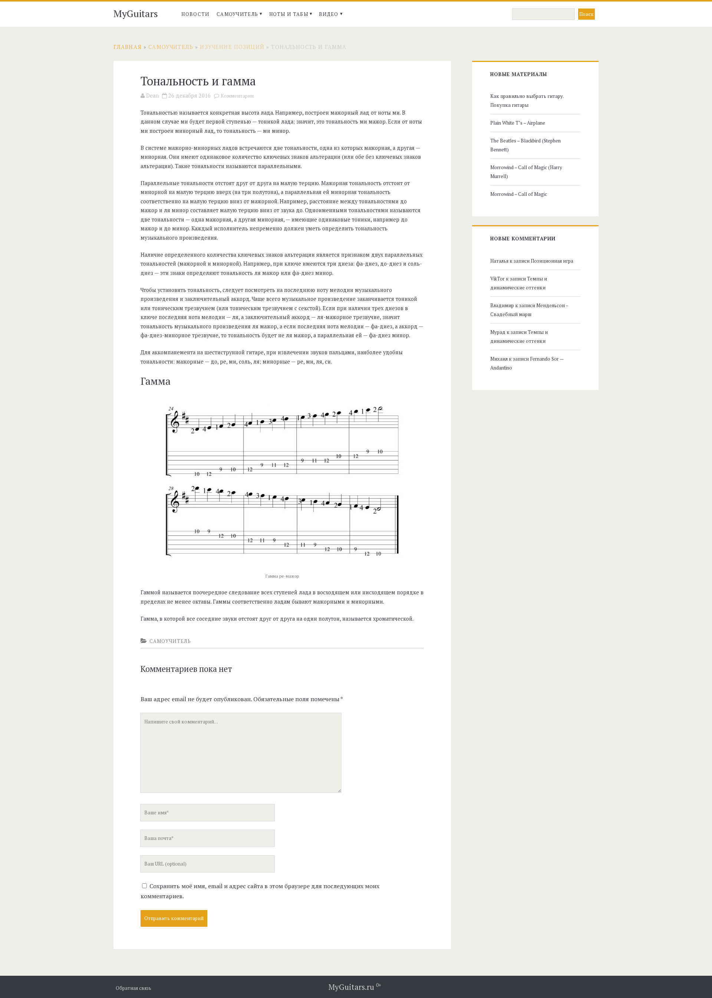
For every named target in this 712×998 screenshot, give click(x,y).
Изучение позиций (232, 46)
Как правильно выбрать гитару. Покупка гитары (527, 100)
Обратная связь (133, 988)
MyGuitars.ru (355, 987)
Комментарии (237, 96)
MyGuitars (135, 13)
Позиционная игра (552, 260)
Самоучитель (237, 14)
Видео (329, 14)
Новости (195, 14)
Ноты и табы (288, 14)
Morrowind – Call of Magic (518, 194)
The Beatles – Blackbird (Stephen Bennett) (525, 145)
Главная (127, 46)
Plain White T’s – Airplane (517, 122)
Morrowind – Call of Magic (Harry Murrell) (526, 172)
